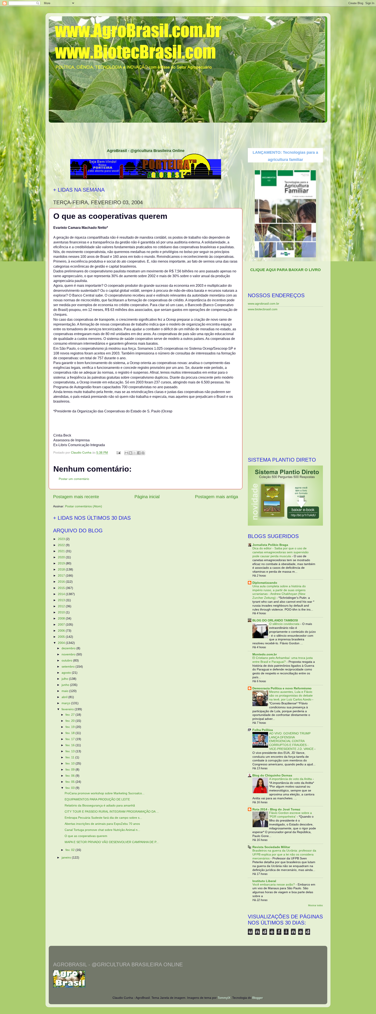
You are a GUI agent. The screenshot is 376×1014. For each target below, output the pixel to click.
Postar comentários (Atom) (83, 506)
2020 (62, 557)
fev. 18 (70, 733)
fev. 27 (70, 714)
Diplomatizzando (264, 582)
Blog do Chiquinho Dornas (272, 775)
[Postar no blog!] (130, 453)
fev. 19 (70, 727)
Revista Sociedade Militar (271, 847)
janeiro (67, 857)
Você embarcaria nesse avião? (274, 884)
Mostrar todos (315, 905)
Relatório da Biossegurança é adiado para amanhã (100, 805)
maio (65, 691)
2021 (62, 551)
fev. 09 (70, 769)
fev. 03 (70, 788)
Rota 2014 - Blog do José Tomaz (276, 809)
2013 (62, 600)
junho (66, 685)
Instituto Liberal (264, 881)
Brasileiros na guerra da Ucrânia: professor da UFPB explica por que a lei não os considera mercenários (284, 854)
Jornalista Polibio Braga (270, 545)
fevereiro (68, 709)
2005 (62, 636)
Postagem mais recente (76, 496)
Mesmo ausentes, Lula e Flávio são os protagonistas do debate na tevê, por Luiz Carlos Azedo (291, 695)
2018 (62, 569)
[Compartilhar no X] (135, 453)
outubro (67, 660)
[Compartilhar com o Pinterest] (143, 453)
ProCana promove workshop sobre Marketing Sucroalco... (104, 793)
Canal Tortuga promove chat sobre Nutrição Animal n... (102, 830)
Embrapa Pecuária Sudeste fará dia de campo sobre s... (103, 817)
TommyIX (224, 997)
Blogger (257, 997)
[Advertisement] (188, 134)
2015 (62, 588)
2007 (62, 624)
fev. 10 (70, 763)
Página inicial (146, 496)
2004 (62, 643)
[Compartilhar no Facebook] (139, 453)
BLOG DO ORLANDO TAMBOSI (275, 620)
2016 (62, 581)
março (66, 703)
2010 (62, 612)
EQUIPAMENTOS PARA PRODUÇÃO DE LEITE (97, 799)
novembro (69, 654)
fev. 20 (70, 720)
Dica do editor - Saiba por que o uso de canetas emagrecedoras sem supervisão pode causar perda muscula (280, 552)
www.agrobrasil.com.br (263, 303)
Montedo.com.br (264, 654)
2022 (62, 545)
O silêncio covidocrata (284, 624)
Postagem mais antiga (216, 496)
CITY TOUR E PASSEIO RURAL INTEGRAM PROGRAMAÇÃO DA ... (112, 811)
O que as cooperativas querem (86, 836)
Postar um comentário (74, 479)
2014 (62, 594)
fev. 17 (70, 739)
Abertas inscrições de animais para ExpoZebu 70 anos (102, 823)
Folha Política (262, 730)
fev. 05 (70, 781)
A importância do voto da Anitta (291, 779)
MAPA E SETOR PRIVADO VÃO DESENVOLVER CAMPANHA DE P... (112, 842)
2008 (62, 618)
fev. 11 (70, 757)
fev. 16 (70, 745)
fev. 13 (70, 751)
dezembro (69, 648)
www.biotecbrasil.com (262, 309)
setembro (69, 666)
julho (65, 678)
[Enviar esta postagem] (118, 452)
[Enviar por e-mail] (126, 453)
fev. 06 (70, 775)
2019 (62, 563)
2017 (62, 575)
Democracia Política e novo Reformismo (282, 688)
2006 (62, 630)
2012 (62, 606)
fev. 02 (70, 850)
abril (65, 697)
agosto (67, 672)
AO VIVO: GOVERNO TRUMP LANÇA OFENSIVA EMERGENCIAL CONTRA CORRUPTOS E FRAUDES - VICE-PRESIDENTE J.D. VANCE (291, 741)
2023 (62, 539)
